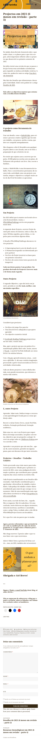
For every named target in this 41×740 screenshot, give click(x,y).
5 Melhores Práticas (28, 439)
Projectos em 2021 (25, 633)
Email (5, 684)
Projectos (16, 633)
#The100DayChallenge (11, 222)
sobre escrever (13, 635)
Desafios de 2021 (9, 85)
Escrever (32, 631)
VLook (6, 351)
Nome (5, 676)
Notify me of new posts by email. (14, 702)
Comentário (8, 652)
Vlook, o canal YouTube (18, 590)
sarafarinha (19, 629)
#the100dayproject (18, 631)
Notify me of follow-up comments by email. (17, 699)
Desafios (26, 631)
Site (4, 691)
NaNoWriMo (25, 135)
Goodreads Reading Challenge (15, 339)
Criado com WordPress (9, 737)
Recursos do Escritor (30, 629)
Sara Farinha (10, 4)
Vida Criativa (6, 631)
